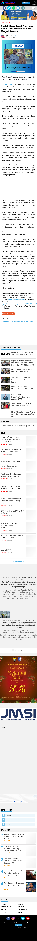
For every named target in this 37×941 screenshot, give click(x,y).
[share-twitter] (9, 8)
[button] (17, 18)
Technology (22, 909)
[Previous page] (9, 650)
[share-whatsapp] (13, 8)
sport (20, 912)
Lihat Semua (18, 561)
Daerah (8, 815)
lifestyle (4, 912)
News (12, 313)
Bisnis (8, 824)
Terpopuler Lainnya (18, 895)
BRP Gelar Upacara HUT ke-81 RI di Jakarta (13, 512)
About (5, 923)
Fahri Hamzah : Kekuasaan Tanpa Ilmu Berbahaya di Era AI (12, 475)
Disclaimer (30, 923)
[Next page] (27, 650)
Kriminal (21, 907)
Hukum (8, 820)
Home (2, 22)
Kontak (24, 923)
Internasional (6, 907)
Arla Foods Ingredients (28, 620)
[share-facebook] (4, 8)
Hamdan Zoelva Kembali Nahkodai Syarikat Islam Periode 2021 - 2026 (13, 873)
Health (3, 904)
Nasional (5, 313)
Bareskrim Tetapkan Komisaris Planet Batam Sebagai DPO (12, 487)
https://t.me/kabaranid (16, 300)
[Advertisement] (18, 187)
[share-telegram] (18, 8)
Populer (25, 2)
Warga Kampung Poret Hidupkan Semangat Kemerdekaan (9, 525)
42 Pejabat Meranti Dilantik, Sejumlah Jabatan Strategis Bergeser (11, 501)
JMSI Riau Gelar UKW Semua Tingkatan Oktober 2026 (11, 450)
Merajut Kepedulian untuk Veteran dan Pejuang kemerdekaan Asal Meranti (10, 464)
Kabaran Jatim (8, 84)
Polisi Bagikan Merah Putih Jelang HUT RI (11, 549)
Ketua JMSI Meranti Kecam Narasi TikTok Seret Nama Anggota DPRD (11, 439)
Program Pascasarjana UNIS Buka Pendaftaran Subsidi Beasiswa (18, 322)
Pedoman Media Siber (15, 923)
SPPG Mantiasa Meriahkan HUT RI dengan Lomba (12, 537)
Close (19, 925)
